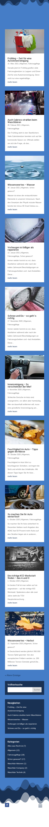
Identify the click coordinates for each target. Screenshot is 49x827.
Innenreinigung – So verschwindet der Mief (19, 385)
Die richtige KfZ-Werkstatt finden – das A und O (22, 576)
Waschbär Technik (15, 772)
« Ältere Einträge (13, 675)
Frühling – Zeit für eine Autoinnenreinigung (19, 59)
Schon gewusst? (26, 256)
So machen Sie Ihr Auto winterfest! (20, 515)
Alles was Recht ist (15, 746)
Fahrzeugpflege (34, 64)
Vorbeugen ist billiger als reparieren (21, 248)
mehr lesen (12, 82)
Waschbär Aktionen (15, 763)
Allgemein (23, 64)
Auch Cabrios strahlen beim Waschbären (22, 120)
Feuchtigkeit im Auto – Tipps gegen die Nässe (23, 450)
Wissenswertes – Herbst (21, 640)
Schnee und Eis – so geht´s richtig (22, 316)
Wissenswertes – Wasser (21, 184)
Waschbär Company (16, 768)
